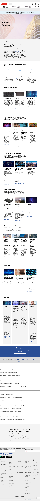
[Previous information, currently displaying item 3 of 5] (3, 12)
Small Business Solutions (19, 462)
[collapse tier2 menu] (25, 9)
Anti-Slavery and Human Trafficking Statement (33, 497)
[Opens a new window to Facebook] (18, 359)
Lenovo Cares (2, 475)
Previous (2, 281)
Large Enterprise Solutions (19, 464)
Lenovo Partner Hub (28, 484)
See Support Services (23, 330)
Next (36, 281)
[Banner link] (20, 12)
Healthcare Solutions (20, 466)
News (1, 462)
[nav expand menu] (1, 6)
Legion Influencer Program (27, 476)
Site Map (5, 497)
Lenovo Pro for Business (27, 462)
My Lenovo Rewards (28, 469)
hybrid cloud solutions (20, 78)
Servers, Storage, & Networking (11, 474)
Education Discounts (20, 470)
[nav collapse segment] (38, 6)
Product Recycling (3, 470)
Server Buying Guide (28, 493)
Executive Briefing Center (3, 474)
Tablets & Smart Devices (11, 472)
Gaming (10, 469)
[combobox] (10, 4)
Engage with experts (20, 354)
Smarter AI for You (11, 464)
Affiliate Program (27, 473)
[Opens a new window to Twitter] (23, 359)
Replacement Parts (36, 472)
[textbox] (32, 451)
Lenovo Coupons (11, 483)
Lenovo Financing (27, 470)
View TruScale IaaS (7, 337)
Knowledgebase (27, 492)
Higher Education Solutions (19, 469)
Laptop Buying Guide (27, 487)
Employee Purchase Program (28, 483)
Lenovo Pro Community (27, 464)
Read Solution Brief (33, 146)
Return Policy (35, 465)
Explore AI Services (15, 332)
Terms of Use (8, 497)
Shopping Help (35, 463)
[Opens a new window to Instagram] (28, 359)
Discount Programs (20, 472)
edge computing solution (19, 212)
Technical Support (36, 474)
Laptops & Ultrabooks (10, 463)
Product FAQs (11, 480)
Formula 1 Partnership (2, 481)
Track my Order (35, 469)
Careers (1, 477)
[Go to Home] (4, 4)
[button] (37, 0)
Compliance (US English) (2, 466)
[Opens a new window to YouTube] (33, 359)
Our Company (2, 461)
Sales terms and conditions (22, 497)
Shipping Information (35, 467)
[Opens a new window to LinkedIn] (18, 361)
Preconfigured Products (11, 486)
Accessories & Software (11, 477)
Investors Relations (3, 464)
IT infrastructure (18, 51)
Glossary (26, 490)
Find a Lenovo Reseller (35, 476)
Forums (34, 478)
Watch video (18, 220)
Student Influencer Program (28, 479)
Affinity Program (27, 480)
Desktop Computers (12, 466)
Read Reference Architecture (7, 184)
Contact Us (35, 462)
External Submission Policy (14, 497)
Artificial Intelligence (30, 209)
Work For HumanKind (2, 484)
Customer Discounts (28, 472)
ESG (1, 468)
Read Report (24, 146)
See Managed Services (32, 342)
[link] (35, 4)
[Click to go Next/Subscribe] (13, 451)
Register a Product (36, 471)
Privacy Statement (3, 449)
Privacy (2, 497)
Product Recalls (2, 471)
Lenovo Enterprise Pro (28, 467)
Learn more (6, 107)
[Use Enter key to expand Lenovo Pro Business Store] (35, 1)
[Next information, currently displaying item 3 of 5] (37, 12)
